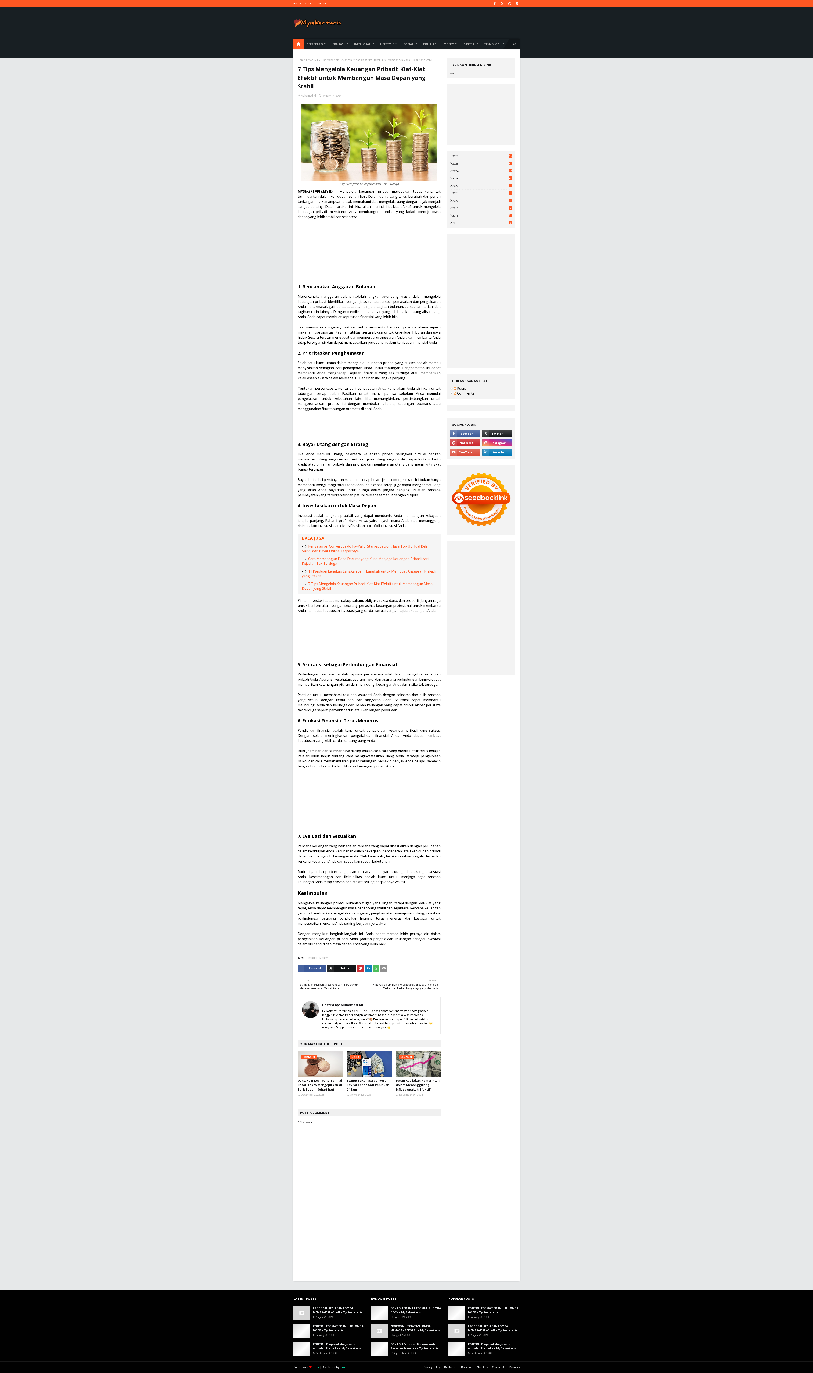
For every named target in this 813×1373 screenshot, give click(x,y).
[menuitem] (298, 44)
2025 (482, 163)
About (308, 3)
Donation (466, 1367)
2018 (482, 215)
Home (297, 3)
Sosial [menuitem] (408, 44)
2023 (482, 178)
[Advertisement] (369, 254)
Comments (465, 393)
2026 (482, 156)
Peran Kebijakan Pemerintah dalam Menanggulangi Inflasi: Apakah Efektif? (418, 1084)
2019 (481, 208)
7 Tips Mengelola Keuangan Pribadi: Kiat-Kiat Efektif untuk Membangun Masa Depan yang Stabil (367, 586)
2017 (481, 223)
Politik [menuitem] (428, 44)
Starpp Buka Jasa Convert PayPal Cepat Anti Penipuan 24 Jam (368, 1084)
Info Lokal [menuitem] (362, 44)
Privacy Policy (432, 1367)
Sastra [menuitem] (469, 44)
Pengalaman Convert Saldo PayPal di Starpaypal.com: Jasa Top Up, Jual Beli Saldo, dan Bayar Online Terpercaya (364, 548)
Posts (461, 388)
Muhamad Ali (309, 95)
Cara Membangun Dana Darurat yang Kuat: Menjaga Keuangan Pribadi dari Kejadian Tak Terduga (365, 561)
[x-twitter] (502, 3)
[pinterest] (517, 3)
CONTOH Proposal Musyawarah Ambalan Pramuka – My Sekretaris (337, 1346)
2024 (482, 171)
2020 (481, 201)
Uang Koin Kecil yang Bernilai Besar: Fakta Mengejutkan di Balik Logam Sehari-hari (320, 1084)
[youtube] (465, 452)
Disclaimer (450, 1367)
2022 (481, 186)
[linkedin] (497, 452)
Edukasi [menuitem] (338, 44)
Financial (312, 958)
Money (312, 60)
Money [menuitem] (449, 44)
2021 (481, 193)
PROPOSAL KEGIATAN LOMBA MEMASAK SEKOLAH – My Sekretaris (337, 1310)
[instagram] (509, 3)
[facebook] (494, 3)
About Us (482, 1367)
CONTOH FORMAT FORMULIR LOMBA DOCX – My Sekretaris (338, 1328)
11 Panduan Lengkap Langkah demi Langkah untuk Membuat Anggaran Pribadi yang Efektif (369, 573)
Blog (342, 1367)
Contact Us (498, 1367)
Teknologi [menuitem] (492, 44)
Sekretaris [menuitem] (315, 44)
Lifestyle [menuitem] (387, 44)
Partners (514, 1367)
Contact (321, 3)
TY (317, 1367)
